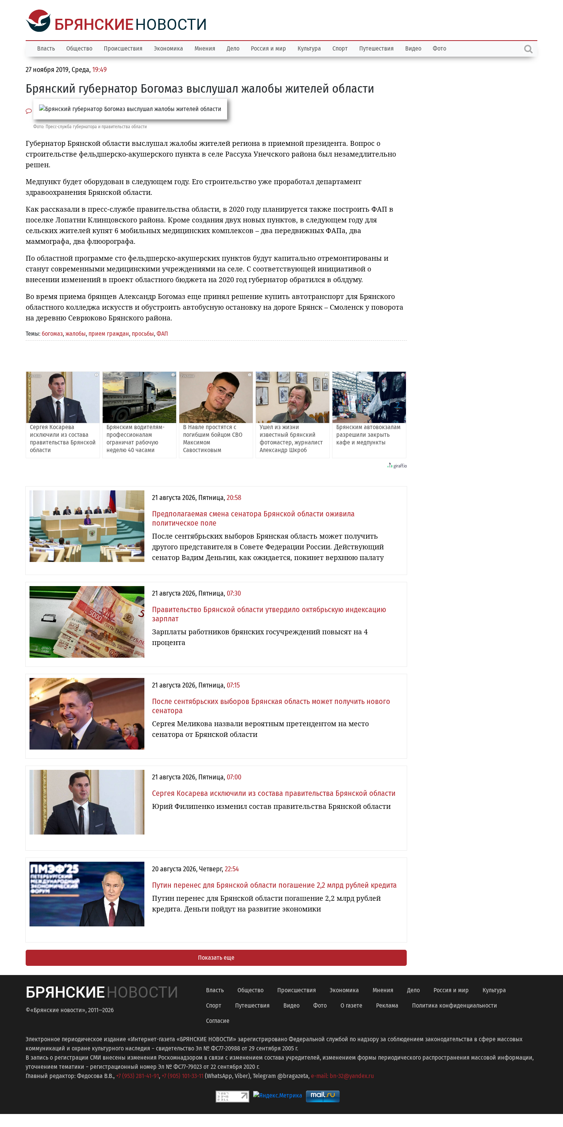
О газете (351, 1004)
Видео (413, 47)
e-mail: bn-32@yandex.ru (342, 1075)
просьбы (143, 332)
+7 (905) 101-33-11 (182, 1075)
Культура (309, 47)
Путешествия (376, 47)
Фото (439, 47)
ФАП (162, 332)
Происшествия (123, 47)
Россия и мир (268, 47)
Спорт (340, 47)
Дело (233, 47)
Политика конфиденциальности (454, 1004)
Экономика (168, 47)
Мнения (205, 47)
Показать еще (216, 956)
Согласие (217, 1020)
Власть (46, 47)
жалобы (75, 332)
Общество (79, 47)
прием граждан (108, 332)
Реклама (387, 1004)
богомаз (52, 332)
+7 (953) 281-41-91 (137, 1075)
